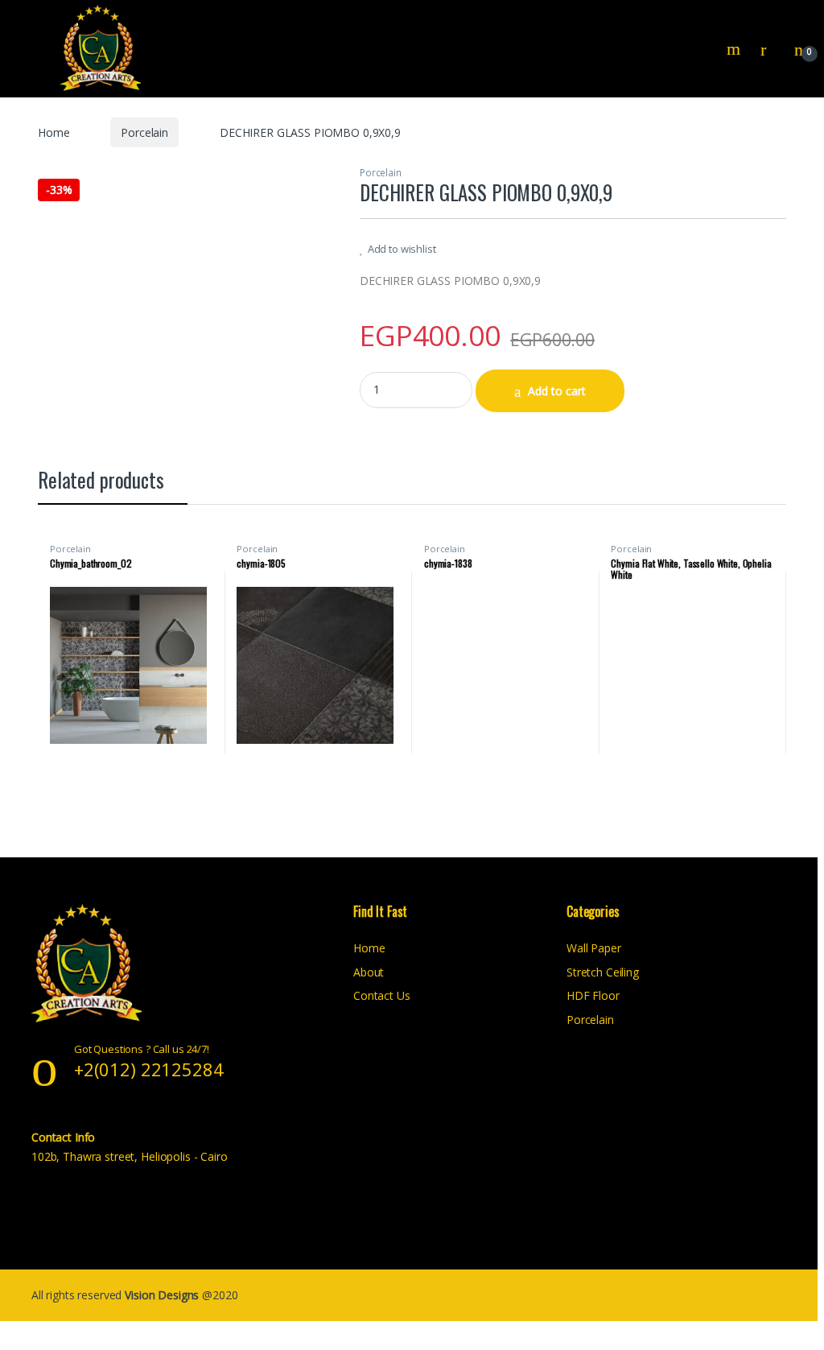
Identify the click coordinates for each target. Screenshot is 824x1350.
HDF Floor (593, 995)
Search (735, 49)
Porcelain (144, 132)
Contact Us (381, 995)
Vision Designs (163, 1295)
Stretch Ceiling (602, 972)
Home (53, 132)
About (368, 972)
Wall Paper (593, 948)
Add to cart (557, 390)
